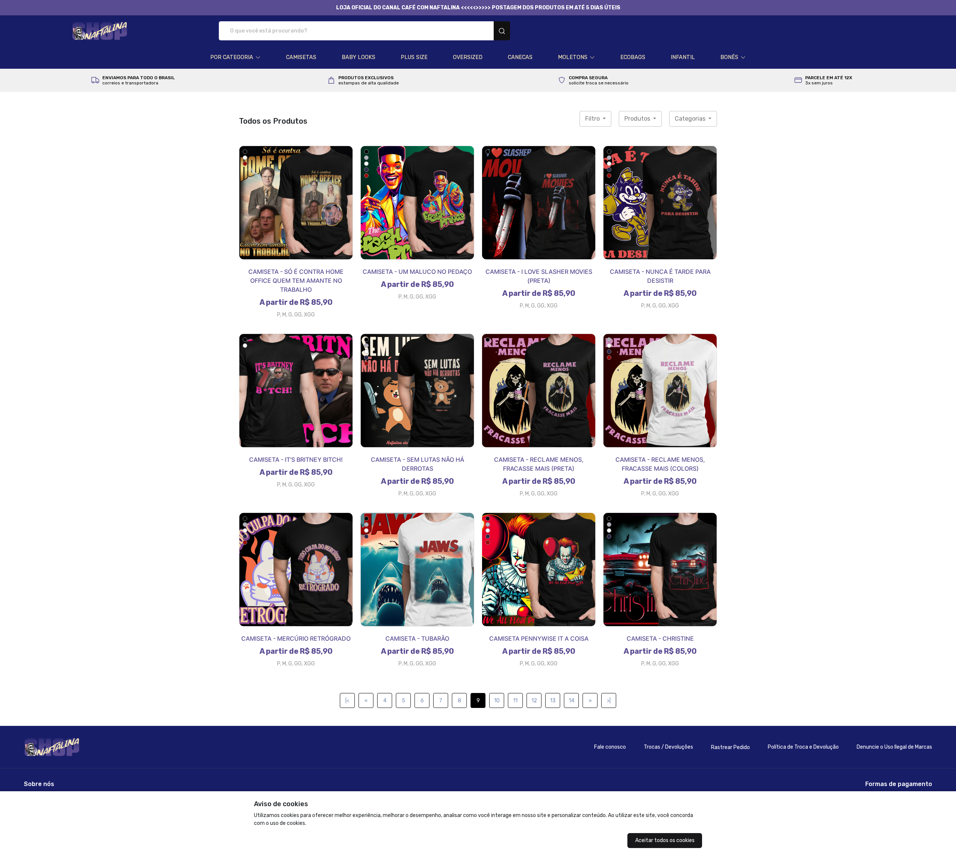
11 (515, 700)
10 (497, 700)
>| (609, 700)
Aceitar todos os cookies (665, 840)
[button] (235, 57)
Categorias (691, 118)
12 (534, 700)
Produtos (638, 118)
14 (571, 700)
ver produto (296, 202)
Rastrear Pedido (730, 747)
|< (347, 700)
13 (553, 700)
